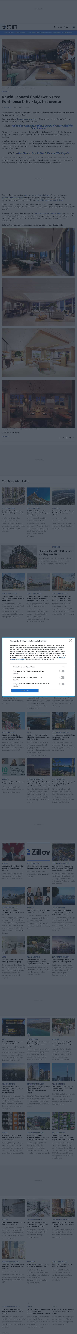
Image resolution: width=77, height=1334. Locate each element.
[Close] (71, 641)
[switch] (61, 671)
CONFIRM (25, 690)
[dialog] (38, 667)
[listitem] (38, 667)
